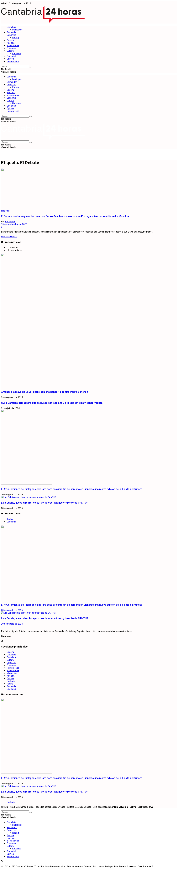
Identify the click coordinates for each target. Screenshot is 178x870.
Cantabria (11, 27)
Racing (15, 37)
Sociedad (11, 56)
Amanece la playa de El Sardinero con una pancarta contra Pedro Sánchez (44, 391)
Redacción (10, 221)
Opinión (10, 58)
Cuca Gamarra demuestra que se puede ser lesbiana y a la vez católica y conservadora (51, 402)
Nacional (11, 43)
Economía (11, 48)
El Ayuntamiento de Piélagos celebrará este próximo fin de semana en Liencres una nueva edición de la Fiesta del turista (71, 489)
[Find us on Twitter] (2, 641)
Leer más (9, 236)
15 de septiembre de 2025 (14, 224)
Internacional (13, 45)
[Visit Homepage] (43, 22)
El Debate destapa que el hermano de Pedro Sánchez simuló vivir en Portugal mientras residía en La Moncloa (65, 216)
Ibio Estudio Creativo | (125, 807)
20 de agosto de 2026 (12, 610)
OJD (151, 807)
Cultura (10, 51)
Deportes (11, 35)
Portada (11, 681)
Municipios (17, 29)
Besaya (10, 40)
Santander (12, 32)
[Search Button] (30, 116)
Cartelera (16, 53)
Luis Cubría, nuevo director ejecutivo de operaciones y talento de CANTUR (44, 502)
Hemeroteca (13, 61)
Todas (10, 519)
